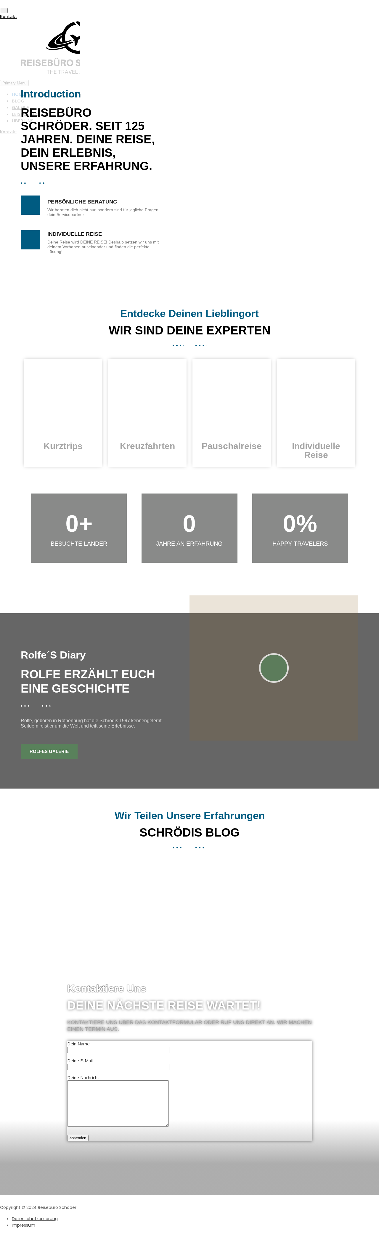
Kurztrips (63, 446)
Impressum (23, 1225)
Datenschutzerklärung (35, 1219)
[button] (267, 170)
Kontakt (8, 16)
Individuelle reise (316, 450)
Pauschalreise (232, 446)
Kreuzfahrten (147, 446)
